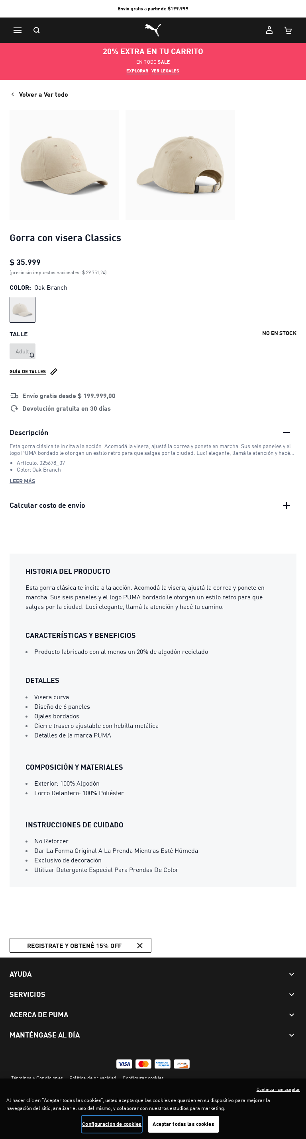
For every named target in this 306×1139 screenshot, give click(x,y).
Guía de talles (28, 371)
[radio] (22, 310)
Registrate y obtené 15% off (74, 945)
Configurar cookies (143, 1078)
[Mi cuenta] (269, 30)
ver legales (165, 71)
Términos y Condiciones (37, 1078)
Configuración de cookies (111, 1124)
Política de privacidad (92, 1078)
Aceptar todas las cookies (183, 1124)
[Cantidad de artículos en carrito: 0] (288, 30)
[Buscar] (37, 30)
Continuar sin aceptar (278, 1089)
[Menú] (18, 30)
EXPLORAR (137, 71)
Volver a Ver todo (43, 94)
